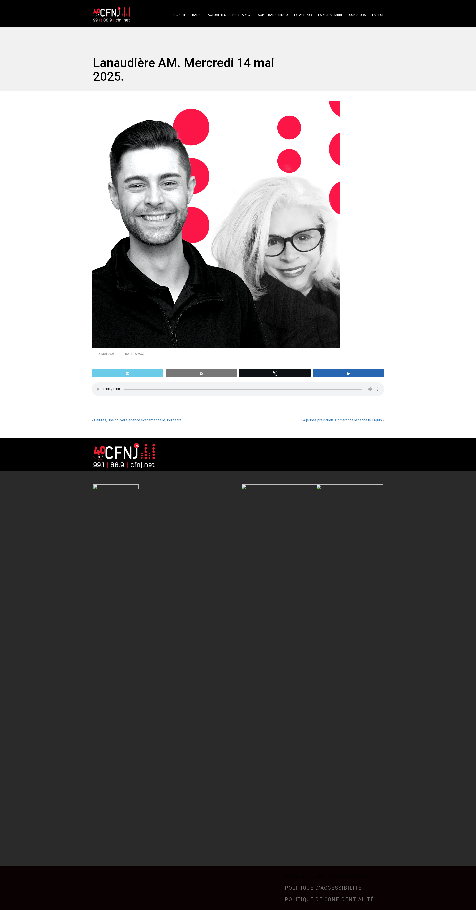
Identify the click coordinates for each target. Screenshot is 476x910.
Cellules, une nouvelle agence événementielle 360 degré (138, 420)
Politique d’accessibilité (323, 888)
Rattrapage (135, 354)
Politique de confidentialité (329, 899)
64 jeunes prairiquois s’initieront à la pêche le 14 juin (341, 420)
